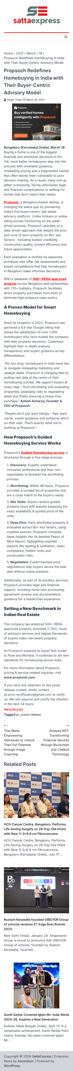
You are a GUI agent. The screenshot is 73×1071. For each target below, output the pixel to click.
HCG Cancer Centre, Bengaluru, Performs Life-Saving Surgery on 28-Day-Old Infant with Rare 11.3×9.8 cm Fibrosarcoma (35, 829)
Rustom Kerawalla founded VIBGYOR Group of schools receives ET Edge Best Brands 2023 (36, 924)
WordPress (12, 1066)
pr (17, 714)
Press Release (13, 709)
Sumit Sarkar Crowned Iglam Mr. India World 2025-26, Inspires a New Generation (36, 1017)
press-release (31, 714)
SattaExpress (41, 1056)
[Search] (66, 37)
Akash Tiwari (14, 99)
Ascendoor (26, 1061)
